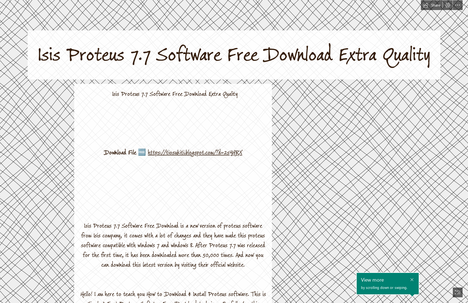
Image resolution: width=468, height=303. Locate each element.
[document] (234, 151)
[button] (432, 5)
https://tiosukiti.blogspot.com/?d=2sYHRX (195, 152)
